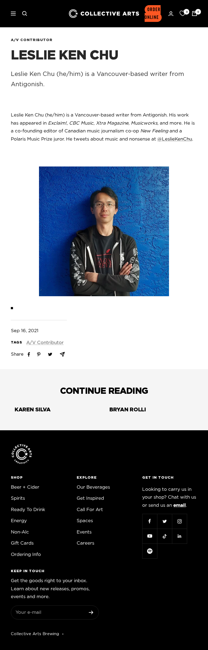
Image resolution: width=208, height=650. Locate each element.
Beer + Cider (25, 487)
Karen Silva (33, 409)
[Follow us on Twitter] (164, 521)
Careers (85, 543)
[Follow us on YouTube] (149, 536)
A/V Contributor (32, 40)
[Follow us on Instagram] (179, 521)
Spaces (85, 520)
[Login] (170, 13)
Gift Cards (22, 543)
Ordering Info (26, 554)
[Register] (91, 612)
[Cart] (194, 13)
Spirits (18, 498)
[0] (182, 13)
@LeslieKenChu (174, 139)
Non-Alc (20, 532)
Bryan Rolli (127, 409)
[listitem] (29, 354)
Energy (19, 520)
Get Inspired (90, 498)
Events (84, 532)
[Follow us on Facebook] (149, 521)
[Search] (24, 13)
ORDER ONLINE (153, 13)
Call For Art (90, 509)
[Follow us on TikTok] (164, 536)
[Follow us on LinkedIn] (179, 536)
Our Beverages (93, 487)
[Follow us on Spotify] (149, 551)
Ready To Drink (28, 509)
